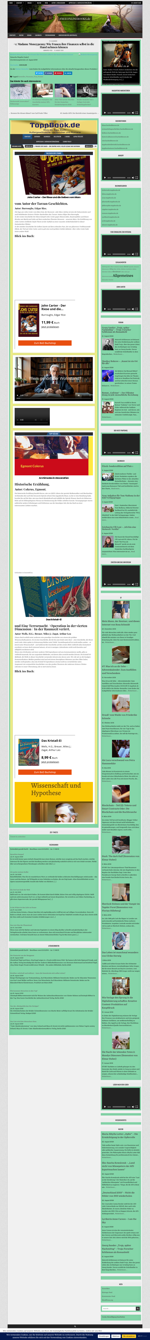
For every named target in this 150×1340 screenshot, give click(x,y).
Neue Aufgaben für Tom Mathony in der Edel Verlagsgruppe (121, 496)
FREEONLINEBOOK (50, 35)
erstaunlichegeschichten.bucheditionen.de (117, 129)
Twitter (40, 73)
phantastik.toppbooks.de (111, 202)
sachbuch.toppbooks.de (110, 217)
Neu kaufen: (14, 65)
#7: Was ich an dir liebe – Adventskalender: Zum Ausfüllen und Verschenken (119, 669)
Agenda (131, 267)
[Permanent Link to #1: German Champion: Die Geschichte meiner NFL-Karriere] (42, 90)
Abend (126, 267)
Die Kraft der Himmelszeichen (114, 43)
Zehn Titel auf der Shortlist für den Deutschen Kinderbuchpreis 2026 (64, 102)
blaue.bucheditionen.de (110, 125)
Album (110, 272)
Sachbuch (38, 35)
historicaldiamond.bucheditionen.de (115, 137)
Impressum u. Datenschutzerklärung (80, 3)
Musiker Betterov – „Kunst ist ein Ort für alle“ (120, 362)
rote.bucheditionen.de (110, 141)
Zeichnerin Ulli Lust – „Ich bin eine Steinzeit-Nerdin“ (119, 528)
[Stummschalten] (133, 113)
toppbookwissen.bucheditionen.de (114, 148)
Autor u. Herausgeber (58, 3)
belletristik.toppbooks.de (111, 190)
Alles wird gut (125, 272)
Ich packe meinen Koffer (19, 872)
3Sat (115, 269)
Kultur (39, 3)
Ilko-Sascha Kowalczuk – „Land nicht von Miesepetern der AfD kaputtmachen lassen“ (118, 1166)
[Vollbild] (137, 113)
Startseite (12, 35)
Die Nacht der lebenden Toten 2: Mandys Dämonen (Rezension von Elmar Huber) (120, 1055)
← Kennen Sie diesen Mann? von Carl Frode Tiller (28, 113)
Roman (29, 35)
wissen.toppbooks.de (110, 225)
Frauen (40, 77)
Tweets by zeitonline (17, 837)
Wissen (29, 3)
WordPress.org (107, 1300)
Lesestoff (19, 3)
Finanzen (29, 77)
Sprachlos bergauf (17, 854)
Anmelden (106, 1288)
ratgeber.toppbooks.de (110, 209)
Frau (35, 77)
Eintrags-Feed (107, 1292)
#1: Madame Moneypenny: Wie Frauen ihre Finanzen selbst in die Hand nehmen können (54, 45)
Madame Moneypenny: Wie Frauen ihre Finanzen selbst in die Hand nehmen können (41, 54)
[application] (121, 104)
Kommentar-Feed (108, 1296)
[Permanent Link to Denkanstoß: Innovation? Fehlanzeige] (20, 91)
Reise (46, 3)
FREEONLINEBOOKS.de (75, 19)
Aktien (134, 269)
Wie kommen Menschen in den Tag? (24, 991)
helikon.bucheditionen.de (111, 133)
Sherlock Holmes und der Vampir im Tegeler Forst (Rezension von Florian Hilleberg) (121, 907)
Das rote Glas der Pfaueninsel (21, 925)
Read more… (115, 488)
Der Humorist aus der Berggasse (22, 955)
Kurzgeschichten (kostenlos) (68, 35)
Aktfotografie (106, 267)
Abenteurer (105, 269)
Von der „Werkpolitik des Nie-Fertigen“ (24, 1006)
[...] (123, 82)
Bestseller (21, 77)
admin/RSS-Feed (47, 50)
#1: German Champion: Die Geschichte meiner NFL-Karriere (42, 102)
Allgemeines (123, 276)
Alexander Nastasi (107, 280)
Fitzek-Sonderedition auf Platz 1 (117, 466)
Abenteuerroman (107, 276)
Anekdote (129, 269)
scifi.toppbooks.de (108, 221)
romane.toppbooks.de (110, 213)
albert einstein (114, 267)
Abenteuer (116, 272)
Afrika (118, 269)
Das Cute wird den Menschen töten (23, 1021)
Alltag (111, 269)
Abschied (105, 272)
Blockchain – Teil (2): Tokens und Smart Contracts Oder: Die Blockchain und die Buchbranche (119, 808)
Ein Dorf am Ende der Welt (20, 890)
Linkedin (69, 73)
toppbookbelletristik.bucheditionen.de (116, 144)
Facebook (49, 73)
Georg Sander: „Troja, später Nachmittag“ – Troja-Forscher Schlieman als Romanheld (116, 329)
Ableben (123, 269)
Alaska (121, 267)
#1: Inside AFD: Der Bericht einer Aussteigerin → (79, 113)
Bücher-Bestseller (22, 69)
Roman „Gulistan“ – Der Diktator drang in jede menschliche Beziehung (120, 393)
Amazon (136, 267)
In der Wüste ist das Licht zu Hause (23, 907)
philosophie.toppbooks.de (111, 205)
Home (11, 3)
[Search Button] (75, 1326)
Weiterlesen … (118, 354)
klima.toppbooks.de (109, 194)
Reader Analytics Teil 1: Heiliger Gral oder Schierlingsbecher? (85, 102)
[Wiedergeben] (105, 113)
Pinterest (59, 73)
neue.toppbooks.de (109, 198)
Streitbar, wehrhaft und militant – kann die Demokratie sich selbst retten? (37, 973)
